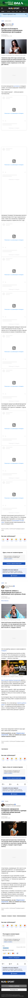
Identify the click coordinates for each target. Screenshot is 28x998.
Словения (9, 915)
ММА (20, 11)
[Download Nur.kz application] (14, 3)
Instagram (15, 575)
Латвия (14, 915)
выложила (16, 86)
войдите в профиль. (8, 558)
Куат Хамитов (5, 749)
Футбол (8, 11)
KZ (23, 8)
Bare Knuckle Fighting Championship (11, 680)
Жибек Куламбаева (21, 915)
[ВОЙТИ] (26, 8)
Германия (4, 915)
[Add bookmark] (25, 784)
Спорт (2, 11)
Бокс (17, 11)
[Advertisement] (14, 75)
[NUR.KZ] (14, 8)
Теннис (13, 11)
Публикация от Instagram (14, 128)
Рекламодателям (14, 989)
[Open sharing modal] (18, 784)
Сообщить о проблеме (14, 986)
